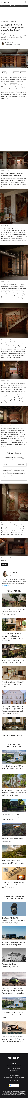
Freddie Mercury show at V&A (17, 5)
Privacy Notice (21, 470)
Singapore (5, 77)
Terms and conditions (14, 1068)
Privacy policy (14, 1070)
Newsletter (24, 72)
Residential (13, 21)
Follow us (16, 72)
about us (14, 1063)
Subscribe (20, 2)
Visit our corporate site (18, 1092)
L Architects (13, 83)
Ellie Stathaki (10, 42)
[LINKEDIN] (13, 575)
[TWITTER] (11, 575)
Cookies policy (14, 1073)
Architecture (4, 21)
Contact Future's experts (14, 1066)
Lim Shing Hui (15, 92)
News (19, 44)
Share (5, 72)
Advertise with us (14, 1075)
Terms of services (19, 469)
